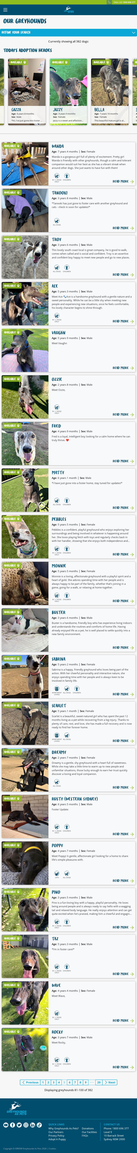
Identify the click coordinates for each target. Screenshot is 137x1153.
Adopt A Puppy (57, 1139)
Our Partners (55, 1132)
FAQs (85, 1135)
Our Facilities (89, 1132)
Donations (88, 1128)
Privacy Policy (56, 1135)
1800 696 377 (120, 1128)
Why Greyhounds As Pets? (63, 1128)
